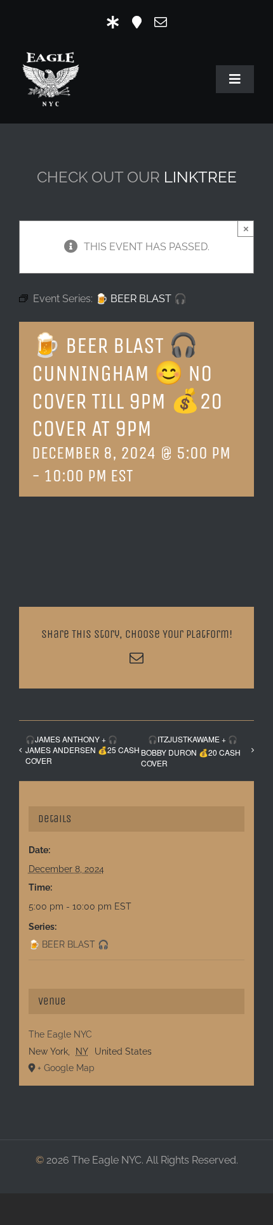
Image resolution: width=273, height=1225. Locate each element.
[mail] (160, 22)
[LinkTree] (113, 22)
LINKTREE (200, 177)
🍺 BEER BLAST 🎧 (69, 944)
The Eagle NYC (60, 1034)
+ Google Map (66, 1068)
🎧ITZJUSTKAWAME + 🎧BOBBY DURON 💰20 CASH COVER (191, 750)
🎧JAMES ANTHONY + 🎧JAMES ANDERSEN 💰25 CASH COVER (82, 749)
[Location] (137, 22)
